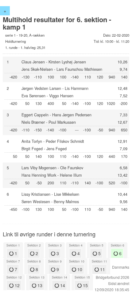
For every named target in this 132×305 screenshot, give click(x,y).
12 (17, 285)
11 (102, 269)
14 (62, 285)
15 (85, 285)
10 (79, 269)
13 (39, 285)
